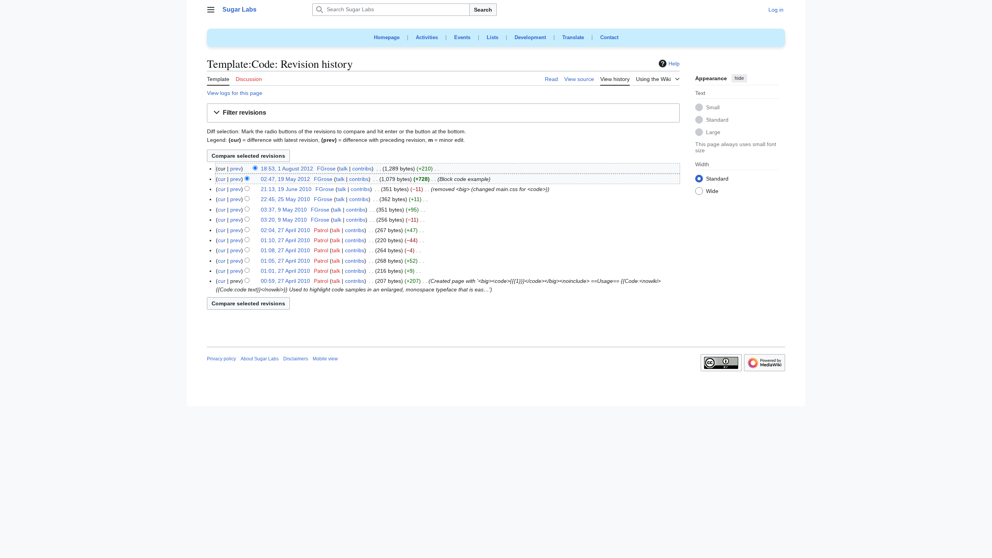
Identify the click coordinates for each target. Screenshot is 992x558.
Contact (609, 37)
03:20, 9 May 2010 (284, 220)
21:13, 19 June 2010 (286, 189)
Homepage (387, 37)
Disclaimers (295, 359)
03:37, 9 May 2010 (284, 210)
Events (462, 37)
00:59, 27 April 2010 (285, 281)
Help (674, 63)
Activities (427, 37)
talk (343, 168)
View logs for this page (234, 93)
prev (235, 168)
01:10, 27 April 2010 (285, 240)
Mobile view (325, 359)
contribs (362, 168)
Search (483, 10)
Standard (717, 120)
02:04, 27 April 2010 (285, 230)
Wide (712, 191)
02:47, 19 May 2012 (285, 179)
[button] (211, 9)
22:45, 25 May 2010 (285, 199)
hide (739, 78)
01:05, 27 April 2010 (285, 261)
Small (713, 108)
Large (713, 132)
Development (530, 37)
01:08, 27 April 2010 (285, 250)
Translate (573, 37)
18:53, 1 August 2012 (287, 168)
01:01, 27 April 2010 (285, 271)
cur (222, 179)
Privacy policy (221, 359)
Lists (492, 37)
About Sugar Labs (260, 359)
